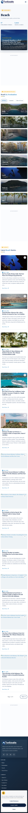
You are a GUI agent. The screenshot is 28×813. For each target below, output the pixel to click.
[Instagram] (7, 754)
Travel (3, 768)
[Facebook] (3, 754)
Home (3, 762)
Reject (14, 809)
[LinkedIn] (10, 754)
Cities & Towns (19, 100)
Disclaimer (4, 788)
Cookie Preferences (14, 801)
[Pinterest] (14, 754)
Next (23, 696)
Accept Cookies (14, 805)
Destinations (4, 765)
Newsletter (4, 785)
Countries (11, 100)
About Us (4, 777)
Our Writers (4, 780)
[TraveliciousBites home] (14, 743)
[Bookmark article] (25, 257)
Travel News (4, 770)
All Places (4, 100)
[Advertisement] (14, 70)
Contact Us (4, 782)
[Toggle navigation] (25, 2)
